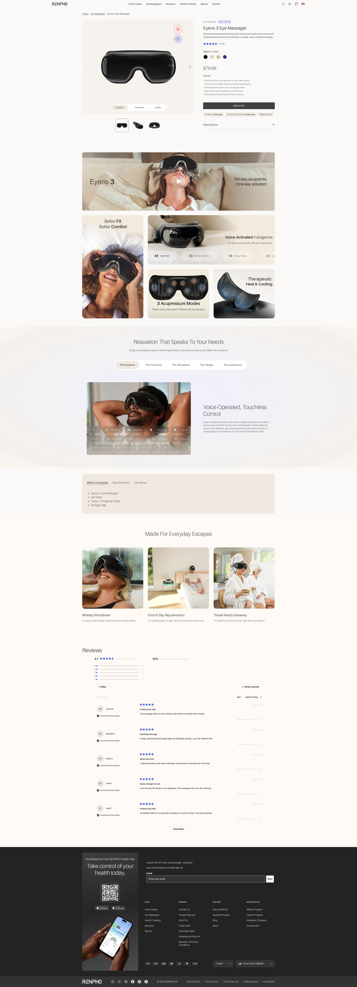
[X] (119, 981)
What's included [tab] (97, 482)
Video (158, 107)
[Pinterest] (139, 981)
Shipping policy (250, 981)
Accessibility (269, 981)
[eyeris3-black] (205, 57)
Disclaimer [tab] (140, 482)
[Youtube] (126, 981)
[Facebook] (132, 981)
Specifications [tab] (121, 482)
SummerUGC (253, 926)
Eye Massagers (152, 915)
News (215, 926)
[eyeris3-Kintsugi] (218, 57)
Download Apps (186, 931)
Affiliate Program (254, 909)
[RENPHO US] (59, 4)
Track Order (184, 926)
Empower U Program (257, 920)
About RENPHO (220, 909)
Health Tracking (152, 920)
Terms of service (231, 981)
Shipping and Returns (189, 936)
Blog (215, 920)
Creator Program (255, 915)
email (149, 873)
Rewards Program (221, 915)
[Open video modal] (179, 181)
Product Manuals (187, 915)
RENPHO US (171, 981)
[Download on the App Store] (102, 908)
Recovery (149, 926)
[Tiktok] (146, 981)
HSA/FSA (183, 920)
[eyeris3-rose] (212, 57)
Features (139, 107)
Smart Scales (151, 909)
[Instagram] (112, 981)
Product (119, 107)
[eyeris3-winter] (224, 57)
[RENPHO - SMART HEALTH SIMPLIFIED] (92, 982)
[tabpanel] (178, 499)
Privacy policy (211, 981)
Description (210, 124)
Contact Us (184, 909)
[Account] (289, 4)
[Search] (283, 4)
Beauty (148, 931)
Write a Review (253, 688)
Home (85, 14)
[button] (190, 67)
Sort (239, 697)
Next (270, 879)
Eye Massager (98, 14)
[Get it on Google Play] (118, 908)
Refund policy (193, 981)
